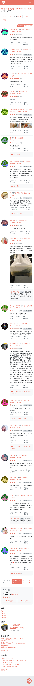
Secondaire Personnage (17, 109)
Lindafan (12, 91)
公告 (10, 16)
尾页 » (30, 581)
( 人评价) (15, 594)
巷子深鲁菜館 (15, 292)
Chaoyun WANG (15, 306)
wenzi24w (17, 391)
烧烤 (4, 613)
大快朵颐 (12, 324)
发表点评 (10, 601)
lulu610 (12, 74)
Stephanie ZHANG (16, 528)
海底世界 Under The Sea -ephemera (13, 643)
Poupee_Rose (14, 238)
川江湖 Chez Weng (7, 658)
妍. (15, 154)
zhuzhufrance (26, 391)
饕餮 (18, 154)
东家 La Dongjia (6, 662)
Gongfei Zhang (14, 49)
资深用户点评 (28, 26)
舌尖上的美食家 (14, 161)
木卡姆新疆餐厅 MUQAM (9, 666)
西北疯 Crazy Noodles (8, 647)
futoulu (12, 495)
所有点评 (20, 26)
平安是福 (12, 455)
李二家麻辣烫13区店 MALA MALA (12, 639)
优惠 (4, 20)
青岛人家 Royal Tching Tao (10, 664)
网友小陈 (12, 220)
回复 (26, 42)
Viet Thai (4, 641)
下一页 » (24, 581)
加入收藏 (25, 601)
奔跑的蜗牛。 (14, 426)
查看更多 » (4, 650)
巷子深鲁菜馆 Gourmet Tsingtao (16, 8)
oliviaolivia (13, 548)
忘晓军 (14, 393)
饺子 (4, 615)
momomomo (14, 29)
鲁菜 (4, 617)
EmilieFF (20, 419)
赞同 (26, 44)
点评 (17, 16)
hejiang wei (13, 400)
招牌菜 (26, 16)
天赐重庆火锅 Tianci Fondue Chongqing (14, 660)
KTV (4, 611)
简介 (4, 16)
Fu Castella (5, 645)
